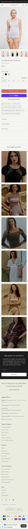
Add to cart (14, 91)
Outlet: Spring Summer (7, 440)
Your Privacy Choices (12, 524)
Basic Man (4, 435)
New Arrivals (4, 430)
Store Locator (4, 461)
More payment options (14, 99)
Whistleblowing (5, 482)
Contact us (4, 451)
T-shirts (14, 166)
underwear (14, 200)
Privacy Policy (5, 504)
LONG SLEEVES (14, 233)
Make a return (5, 474)
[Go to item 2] (8, 54)
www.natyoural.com (14, 389)
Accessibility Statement (7, 479)
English (19, 509)
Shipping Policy (5, 477)
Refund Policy (5, 472)
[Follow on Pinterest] (9, 500)
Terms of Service (5, 469)
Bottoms (14, 332)
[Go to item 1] (3, 54)
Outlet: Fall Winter (6, 438)
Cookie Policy (13, 504)
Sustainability (4, 495)
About (3, 448)
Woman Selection (6, 427)
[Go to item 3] (13, 54)
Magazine (3, 490)
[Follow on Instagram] (6, 500)
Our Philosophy (5, 453)
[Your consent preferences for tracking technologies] (2, 526)
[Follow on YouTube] (13, 500)
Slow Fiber (4, 456)
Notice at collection (7, 527)
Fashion (3, 492)
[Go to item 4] (17, 54)
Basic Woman (5, 432)
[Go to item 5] (22, 54)
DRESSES (14, 266)
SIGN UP (14, 374)
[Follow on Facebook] (2, 500)
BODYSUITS (14, 299)
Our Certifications (5, 458)
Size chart (24, 77)
